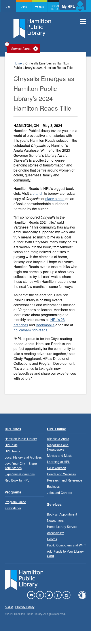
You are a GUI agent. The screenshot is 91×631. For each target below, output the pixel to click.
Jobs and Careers (59, 492)
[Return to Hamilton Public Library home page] (32, 29)
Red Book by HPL (17, 480)
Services (54, 504)
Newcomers (55, 520)
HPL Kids (11, 445)
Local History (55, 7)
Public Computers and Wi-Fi (66, 545)
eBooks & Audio (58, 438)
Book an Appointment (62, 514)
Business (53, 486)
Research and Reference (64, 480)
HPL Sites (13, 428)
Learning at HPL (58, 461)
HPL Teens (12, 451)
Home (17, 63)
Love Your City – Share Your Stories (21, 465)
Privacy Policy (24, 607)
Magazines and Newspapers (57, 447)
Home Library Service (62, 526)
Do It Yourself (56, 468)
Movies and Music (59, 455)
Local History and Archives (23, 457)
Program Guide (15, 502)
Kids (24, 7)
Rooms (52, 539)
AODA (9, 607)
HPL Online (56, 428)
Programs (13, 492)
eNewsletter (13, 508)
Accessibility (55, 533)
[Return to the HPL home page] (24, 588)
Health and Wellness (61, 474)
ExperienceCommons (20, 474)
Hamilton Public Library (21, 438)
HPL (8, 7)
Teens (39, 7)
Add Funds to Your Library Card (65, 553)
